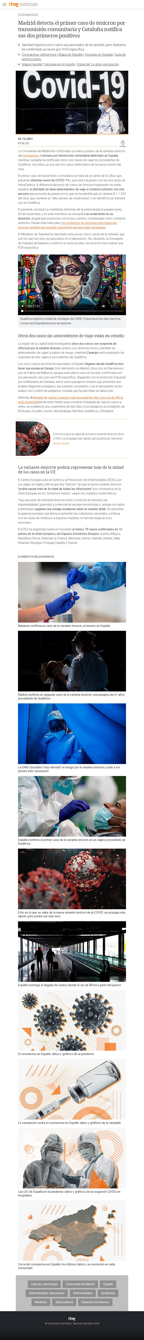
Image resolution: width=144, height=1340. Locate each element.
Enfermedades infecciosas (46, 1293)
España (108, 1284)
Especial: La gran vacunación (98, 64)
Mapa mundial (32, 64)
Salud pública (64, 1302)
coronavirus (30, 155)
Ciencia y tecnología (44, 1284)
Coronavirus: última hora (39, 55)
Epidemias (108, 1293)
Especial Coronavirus (95, 1302)
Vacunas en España (99, 55)
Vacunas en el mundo (59, 64)
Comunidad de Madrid (80, 1284)
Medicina (41, 1302)
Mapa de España (70, 55)
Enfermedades (82, 1293)
